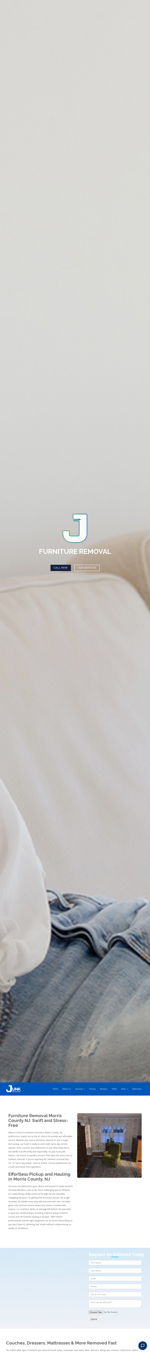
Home (55, 1089)
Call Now (61, 567)
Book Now (137, 1089)
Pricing (92, 1089)
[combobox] (115, 1294)
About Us (66, 1089)
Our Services (87, 567)
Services (79, 1089)
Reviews (103, 1089)
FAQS (114, 1089)
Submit (94, 1319)
